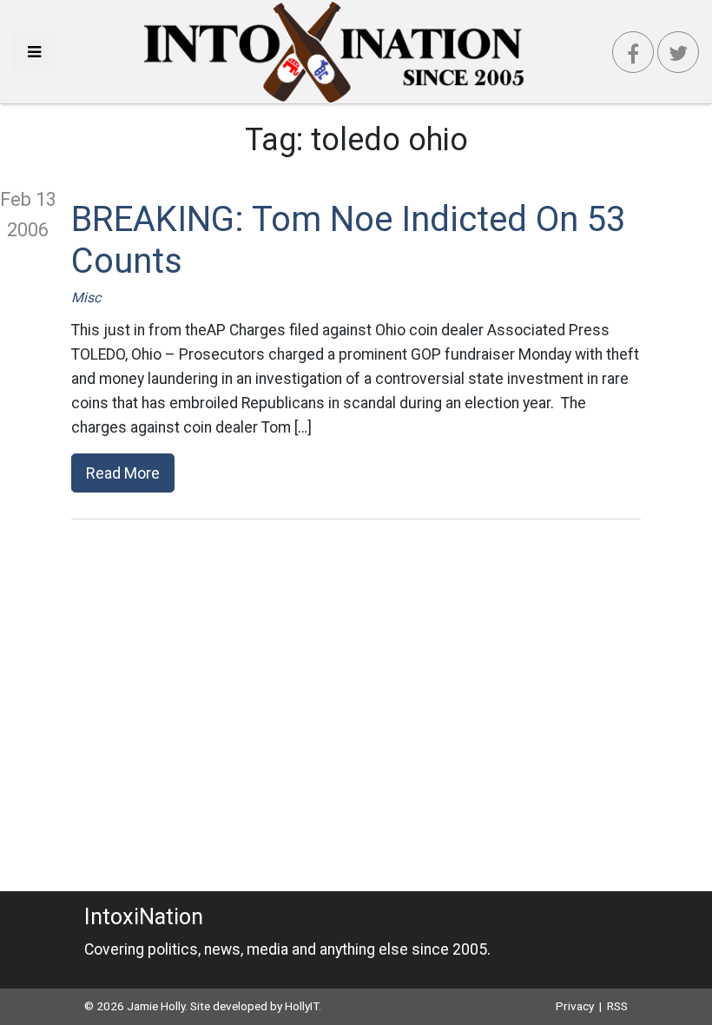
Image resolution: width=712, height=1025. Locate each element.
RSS (617, 1006)
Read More (123, 473)
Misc (86, 297)
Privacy (575, 1006)
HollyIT (302, 1006)
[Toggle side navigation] (34, 51)
